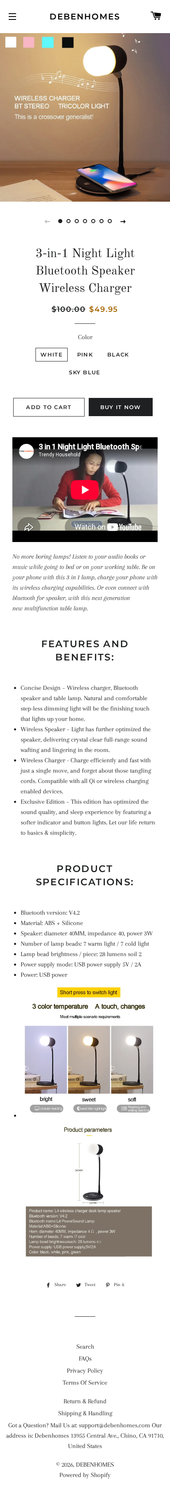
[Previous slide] (47, 221)
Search (85, 1346)
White (51, 354)
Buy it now (120, 407)
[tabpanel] (85, 116)
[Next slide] (123, 221)
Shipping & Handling (85, 1413)
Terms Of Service (85, 1382)
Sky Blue (84, 372)
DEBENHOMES (85, 17)
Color (85, 337)
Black (118, 354)
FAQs (85, 1358)
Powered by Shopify (85, 1475)
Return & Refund (85, 1401)
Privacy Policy (85, 1370)
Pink (85, 354)
